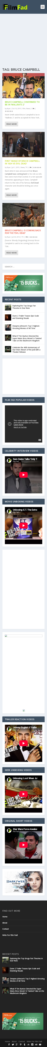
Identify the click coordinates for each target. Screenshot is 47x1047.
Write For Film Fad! (10, 935)
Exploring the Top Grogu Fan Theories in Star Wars (24, 306)
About (4, 923)
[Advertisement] (23, 38)
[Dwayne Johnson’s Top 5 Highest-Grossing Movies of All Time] (8, 327)
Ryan (8, 108)
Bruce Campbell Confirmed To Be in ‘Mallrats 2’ (22, 103)
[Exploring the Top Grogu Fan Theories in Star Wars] (8, 307)
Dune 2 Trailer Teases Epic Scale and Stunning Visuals (25, 317)
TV (26, 167)
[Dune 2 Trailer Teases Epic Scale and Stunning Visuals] (8, 317)
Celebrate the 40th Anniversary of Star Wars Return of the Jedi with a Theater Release (26, 349)
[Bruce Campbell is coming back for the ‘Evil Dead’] (23, 215)
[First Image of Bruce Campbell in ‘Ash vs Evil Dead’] (23, 144)
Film (24, 108)
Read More (11, 124)
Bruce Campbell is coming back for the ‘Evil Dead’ (23, 231)
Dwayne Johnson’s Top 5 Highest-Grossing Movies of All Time (26, 327)
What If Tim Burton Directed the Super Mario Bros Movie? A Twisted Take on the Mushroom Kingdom (26, 338)
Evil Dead (35, 183)
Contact (5, 929)
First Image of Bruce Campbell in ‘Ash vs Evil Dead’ (22, 162)
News (28, 108)
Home (4, 916)
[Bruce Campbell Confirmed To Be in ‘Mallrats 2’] (23, 85)
